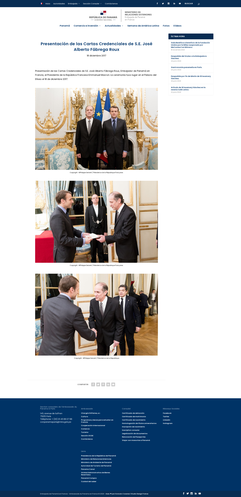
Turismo (84, 432)
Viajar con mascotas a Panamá (136, 440)
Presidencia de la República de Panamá (98, 456)
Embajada (72, 3)
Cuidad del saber (88, 481)
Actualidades (113, 26)
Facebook (167, 413)
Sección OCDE (87, 435)
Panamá (65, 26)
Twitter (166, 416)
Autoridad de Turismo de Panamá (96, 466)
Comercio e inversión (86, 26)
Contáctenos (111, 3)
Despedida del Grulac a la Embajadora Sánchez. (189, 57)
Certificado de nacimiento (133, 420)
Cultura (84, 416)
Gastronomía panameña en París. (186, 67)
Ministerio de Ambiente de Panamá (96, 462)
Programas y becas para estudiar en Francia (97, 421)
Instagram (167, 423)
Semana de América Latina (143, 26)
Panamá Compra (89, 478)
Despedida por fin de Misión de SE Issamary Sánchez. (191, 77)
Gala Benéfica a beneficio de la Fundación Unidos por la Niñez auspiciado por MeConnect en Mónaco (190, 44)
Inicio (48, 3)
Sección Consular (91, 3)
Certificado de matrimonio (134, 416)
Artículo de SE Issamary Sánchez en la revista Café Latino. (188, 88)
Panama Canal (88, 469)
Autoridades (59, 3)
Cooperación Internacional (93, 425)
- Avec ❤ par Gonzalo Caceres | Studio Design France (126, 494)
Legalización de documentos (134, 433)
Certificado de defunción (133, 413)
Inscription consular (131, 430)
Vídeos (177, 26)
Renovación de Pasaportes (133, 437)
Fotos (166, 26)
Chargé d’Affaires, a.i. (90, 413)
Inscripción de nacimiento (133, 427)
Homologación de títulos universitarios (139, 423)
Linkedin (166, 420)
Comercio (85, 429)
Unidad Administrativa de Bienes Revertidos (95, 473)
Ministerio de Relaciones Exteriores (96, 459)
